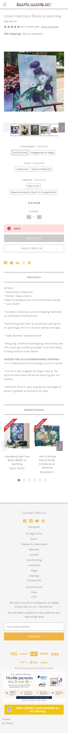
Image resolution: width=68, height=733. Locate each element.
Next (61, 127)
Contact (34, 554)
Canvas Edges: (34, 146)
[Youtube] (37, 521)
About (34, 538)
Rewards (34, 549)
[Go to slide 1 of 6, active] (19, 480)
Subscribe (34, 565)
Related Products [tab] (34, 409)
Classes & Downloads (34, 544)
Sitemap (34, 575)
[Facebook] (5, 262)
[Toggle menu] (4, 4)
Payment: (34, 179)
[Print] (17, 262)
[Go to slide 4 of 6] (35, 480)
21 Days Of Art (34, 533)
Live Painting (34, 559)
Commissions (34, 587)
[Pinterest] (29, 262)
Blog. (34, 570)
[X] (23, 262)
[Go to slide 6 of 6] (45, 480)
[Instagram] (31, 521)
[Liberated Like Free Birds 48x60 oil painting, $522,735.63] (17, 435)
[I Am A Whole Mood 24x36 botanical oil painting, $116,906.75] (47, 435)
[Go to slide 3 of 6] (29, 480)
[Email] (11, 262)
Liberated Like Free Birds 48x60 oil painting (17, 460)
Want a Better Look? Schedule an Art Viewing (37, 709)
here (46, 363)
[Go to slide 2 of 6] (24, 480)
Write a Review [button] (49, 26)
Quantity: (34, 211)
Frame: (34, 163)
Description (34, 277)
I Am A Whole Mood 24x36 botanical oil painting (47, 462)
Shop (34, 592)
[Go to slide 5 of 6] (40, 480)
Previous (6, 127)
